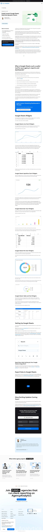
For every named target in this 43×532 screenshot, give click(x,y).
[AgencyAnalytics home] (5, 3)
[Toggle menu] (41, 3)
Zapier (22, 329)
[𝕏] (32, 513)
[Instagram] (27, 513)
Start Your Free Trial (28, 428)
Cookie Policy (4, 526)
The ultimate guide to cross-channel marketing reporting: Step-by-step (21, 471)
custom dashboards (33, 333)
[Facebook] (29, 513)
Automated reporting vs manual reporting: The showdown (35, 471)
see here (32, 366)
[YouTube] (34, 513)
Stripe (22, 78)
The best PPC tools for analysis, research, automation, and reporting (6, 472)
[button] (28, 386)
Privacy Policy (9, 526)
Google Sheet (26, 328)
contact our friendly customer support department (31, 405)
